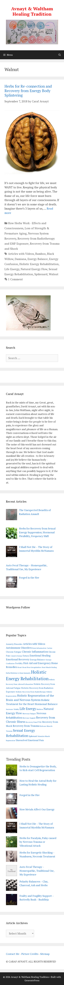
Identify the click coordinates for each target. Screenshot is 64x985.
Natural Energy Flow (34, 269)
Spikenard (40, 274)
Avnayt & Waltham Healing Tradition (32, 11)
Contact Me (12, 954)
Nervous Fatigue (29, 713)
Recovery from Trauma (26, 726)
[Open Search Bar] (59, 54)
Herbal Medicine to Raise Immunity (18, 673)
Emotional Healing (40, 655)
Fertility (19, 663)
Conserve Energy (16, 656)
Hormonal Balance (46, 704)
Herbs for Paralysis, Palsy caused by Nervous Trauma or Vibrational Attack (37, 841)
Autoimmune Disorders (19, 647)
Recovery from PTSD (34, 722)
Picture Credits (29, 954)
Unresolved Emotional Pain (30, 740)
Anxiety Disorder (14, 644)
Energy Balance (38, 259)
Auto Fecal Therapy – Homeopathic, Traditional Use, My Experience (36, 870)
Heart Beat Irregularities (31, 667)
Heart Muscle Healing (49, 667)
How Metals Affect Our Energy (36, 809)
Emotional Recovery (17, 659)
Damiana (20, 259)
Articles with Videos (21, 254)
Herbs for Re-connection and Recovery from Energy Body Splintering (28, 91)
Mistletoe (40, 709)
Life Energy (11, 269)
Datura (26, 655)
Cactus (49, 648)
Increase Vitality (12, 709)
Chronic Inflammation (35, 651)
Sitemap (45, 954)
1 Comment (15, 279)
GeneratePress (32, 980)
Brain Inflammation (39, 648)
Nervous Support (29, 718)
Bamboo (40, 254)
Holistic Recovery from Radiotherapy (31, 692)
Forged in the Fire (29, 795)
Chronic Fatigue (13, 651)
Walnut (53, 274)
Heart (19, 667)
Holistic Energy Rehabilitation (39, 264)
